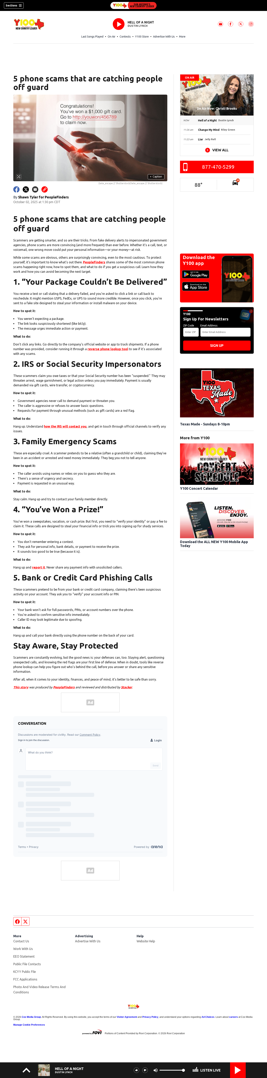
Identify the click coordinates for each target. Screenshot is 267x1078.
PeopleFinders (94, 262)
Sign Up (216, 345)
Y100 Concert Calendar (199, 488)
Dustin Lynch (138, 25)
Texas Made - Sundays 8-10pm (205, 424)
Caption (156, 176)
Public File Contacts (27, 964)
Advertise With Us (164, 36)
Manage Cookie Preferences (29, 1024)
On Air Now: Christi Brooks (217, 108)
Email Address (209, 325)
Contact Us (21, 941)
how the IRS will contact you (65, 426)
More (182, 36)
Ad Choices (208, 1017)
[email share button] (35, 189)
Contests (125, 36)
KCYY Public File (24, 971)
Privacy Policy (150, 1017)
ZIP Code (188, 325)
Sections (11, 5)
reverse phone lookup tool (108, 349)
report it (38, 567)
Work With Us (23, 949)
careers (233, 1017)
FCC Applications (25, 979)
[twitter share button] (26, 189)
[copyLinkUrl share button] (44, 189)
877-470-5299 (218, 167)
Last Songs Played (92, 36)
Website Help (146, 941)
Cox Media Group (31, 1017)
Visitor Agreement (127, 1017)
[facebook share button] (16, 189)
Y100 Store (142, 36)
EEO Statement (24, 956)
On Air (111, 36)
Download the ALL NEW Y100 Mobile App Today (214, 544)
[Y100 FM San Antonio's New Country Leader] (133, 5)
